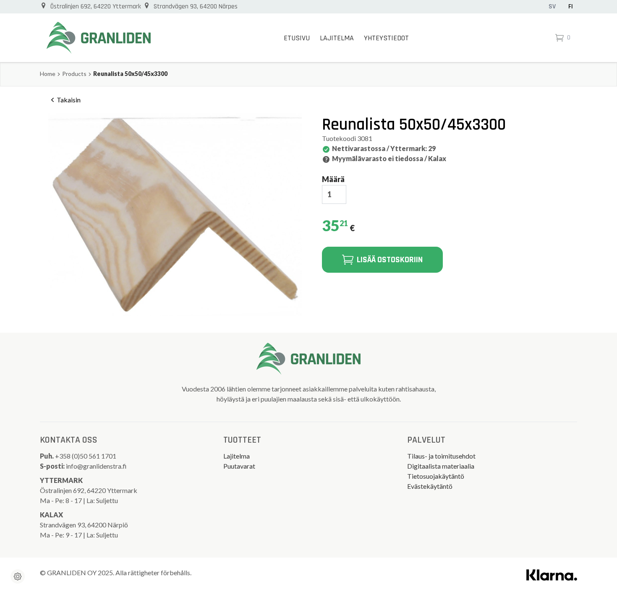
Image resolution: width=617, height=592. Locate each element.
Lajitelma (337, 38)
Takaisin (69, 100)
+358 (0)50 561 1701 (86, 456)
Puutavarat (239, 466)
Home (47, 73)
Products (74, 73)
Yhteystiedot (386, 38)
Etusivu (297, 38)
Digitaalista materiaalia (440, 466)
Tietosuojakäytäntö (435, 476)
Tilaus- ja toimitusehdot (441, 456)
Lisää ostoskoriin (390, 259)
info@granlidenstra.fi (96, 466)
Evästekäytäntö (429, 486)
